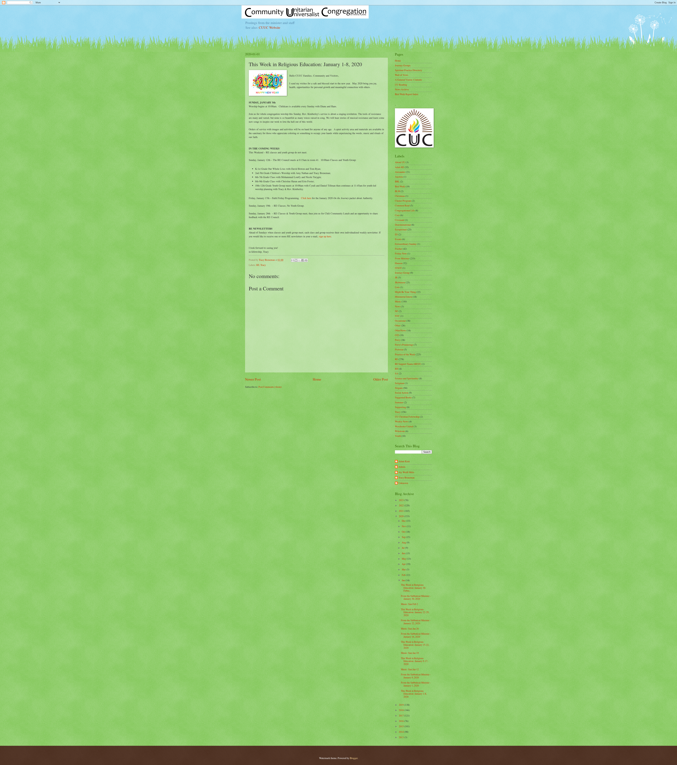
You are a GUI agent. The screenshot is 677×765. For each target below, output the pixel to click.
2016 (401, 721)
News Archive (402, 89)
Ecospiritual (401, 229)
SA (396, 373)
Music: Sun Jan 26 (410, 628)
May (404, 558)
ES (396, 234)
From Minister (402, 258)
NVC (397, 316)
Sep (404, 537)
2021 (401, 511)
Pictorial (399, 349)
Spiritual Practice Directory (408, 70)
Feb (404, 575)
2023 (401, 500)
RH (396, 368)
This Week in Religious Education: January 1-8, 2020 (414, 693)
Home (317, 379)
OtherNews (400, 330)
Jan (403, 580)
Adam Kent (404, 461)
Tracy (263, 265)
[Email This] (292, 260)
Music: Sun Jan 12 (410, 669)
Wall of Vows (401, 75)
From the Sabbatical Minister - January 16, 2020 (416, 635)
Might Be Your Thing (405, 292)
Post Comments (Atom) (270, 386)
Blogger (354, 758)
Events (398, 239)
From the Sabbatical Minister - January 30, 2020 (416, 597)
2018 (401, 710)
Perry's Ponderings (404, 344)
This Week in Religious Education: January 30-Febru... (413, 587)
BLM (397, 191)
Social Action (401, 392)
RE (257, 265)
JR (396, 277)
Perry (397, 340)
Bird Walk (400, 186)
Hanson (398, 263)
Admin (401, 466)
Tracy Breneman (406, 477)
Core (397, 215)
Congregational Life (405, 210)
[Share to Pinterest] (306, 260)
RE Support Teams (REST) (408, 364)
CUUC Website (269, 27)
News (397, 306)
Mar (404, 569)
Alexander (400, 172)
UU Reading (401, 84)
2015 (401, 726)
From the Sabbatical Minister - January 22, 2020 (416, 622)
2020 (401, 516)
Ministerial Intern (403, 296)
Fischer (398, 248)
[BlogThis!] (296, 260)
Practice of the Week (405, 354)
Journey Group (402, 272)
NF (396, 311)
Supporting (400, 407)
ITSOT (398, 268)
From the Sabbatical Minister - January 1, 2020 (416, 684)
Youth (398, 436)
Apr (404, 564)
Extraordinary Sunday (406, 244)
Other (398, 325)
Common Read (402, 205)
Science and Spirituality (406, 378)
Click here (306, 198)
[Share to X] (299, 260)
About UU (400, 162)
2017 (401, 715)
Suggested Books (403, 397)
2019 (401, 704)
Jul (403, 547)
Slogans (399, 388)
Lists (397, 287)
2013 (401, 737)
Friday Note (401, 253)
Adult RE (399, 167)
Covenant (399, 220)
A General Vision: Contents (408, 79)
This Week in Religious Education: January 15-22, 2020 (415, 644)
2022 (401, 505)
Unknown (403, 483)
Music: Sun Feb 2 (409, 604)
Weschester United (404, 426)
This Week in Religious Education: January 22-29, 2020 (415, 612)
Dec (404, 520)
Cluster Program (403, 200)
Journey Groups (402, 65)
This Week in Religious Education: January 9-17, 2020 (414, 661)
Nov (404, 526)
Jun (404, 553)
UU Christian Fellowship (407, 416)
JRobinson (400, 282)
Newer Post (253, 379)
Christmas (400, 196)
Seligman (399, 383)
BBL (397, 181)
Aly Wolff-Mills (406, 472)
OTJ (397, 335)
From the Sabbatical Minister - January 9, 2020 (416, 676)
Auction (399, 176)
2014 (401, 731)
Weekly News (401, 421)
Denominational (403, 224)
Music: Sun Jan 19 (410, 653)
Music (398, 301)
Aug (404, 542)
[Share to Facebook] (302, 260)
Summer (399, 402)
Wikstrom (400, 431)
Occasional (400, 320)
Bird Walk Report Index (406, 94)
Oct (404, 531)
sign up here (325, 236)
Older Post (380, 379)
